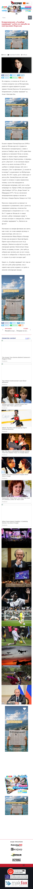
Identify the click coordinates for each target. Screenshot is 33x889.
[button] (16, 13)
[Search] (30, 17)
